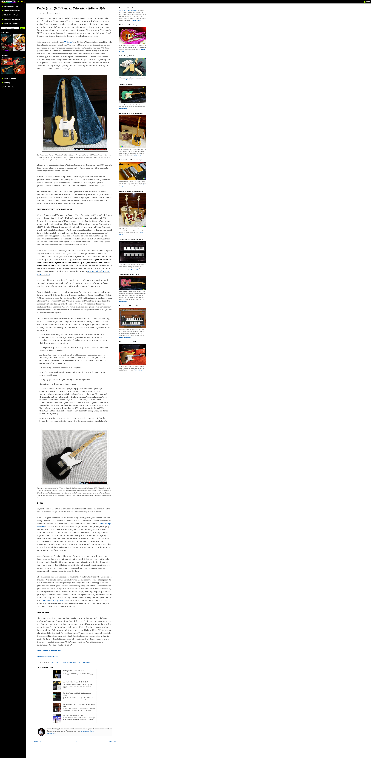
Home (75, 741)
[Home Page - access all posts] (18, 2)
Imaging (7, 82)
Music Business (10, 78)
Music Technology (11, 23)
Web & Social (9, 87)
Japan (74, 662)
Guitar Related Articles (12, 10)
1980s (53, 662)
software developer (87, 731)
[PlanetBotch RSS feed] (24, 2)
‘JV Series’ (68, 42)
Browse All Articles (11, 6)
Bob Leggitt (42, 13)
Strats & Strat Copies (12, 15)
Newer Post (38, 741)
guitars (69, 662)
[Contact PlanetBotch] (21, 2)
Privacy (368, 1)
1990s (58, 662)
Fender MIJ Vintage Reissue (55, 600)
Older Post (112, 741)
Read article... (136, 20)
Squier (79, 662)
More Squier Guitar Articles (49, 651)
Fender (63, 662)
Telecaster (86, 662)
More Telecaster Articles (47, 657)
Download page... (125, 337)
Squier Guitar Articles (12, 19)
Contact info (51, 733)
